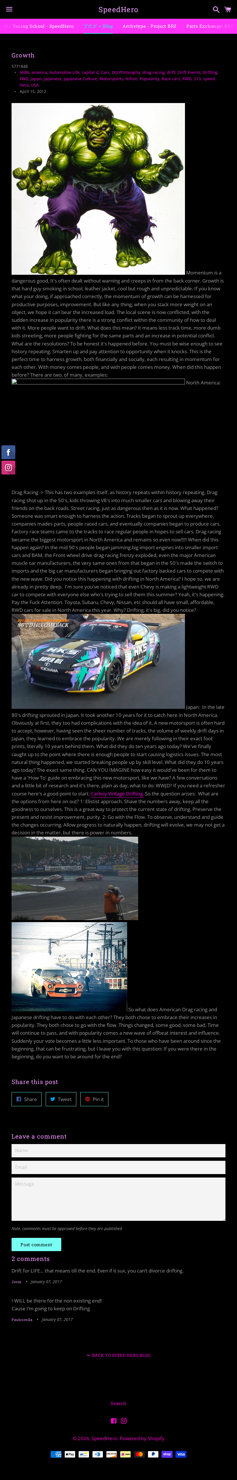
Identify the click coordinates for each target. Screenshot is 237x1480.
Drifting (210, 72)
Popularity (149, 78)
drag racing (153, 72)
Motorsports (111, 78)
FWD (24, 78)
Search (118, 1403)
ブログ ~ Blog (98, 26)
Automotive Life (64, 72)
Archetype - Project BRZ (150, 26)
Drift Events (189, 72)
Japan (36, 78)
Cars (105, 72)
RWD (187, 78)
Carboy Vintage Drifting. (117, 793)
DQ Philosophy (126, 72)
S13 (197, 78)
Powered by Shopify (142, 1438)
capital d (90, 72)
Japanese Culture (80, 78)
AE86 (24, 72)
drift (171, 72)
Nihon (131, 78)
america (39, 72)
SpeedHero (118, 9)
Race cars (171, 78)
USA (35, 85)
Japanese (53, 78)
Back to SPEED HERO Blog (121, 1355)
